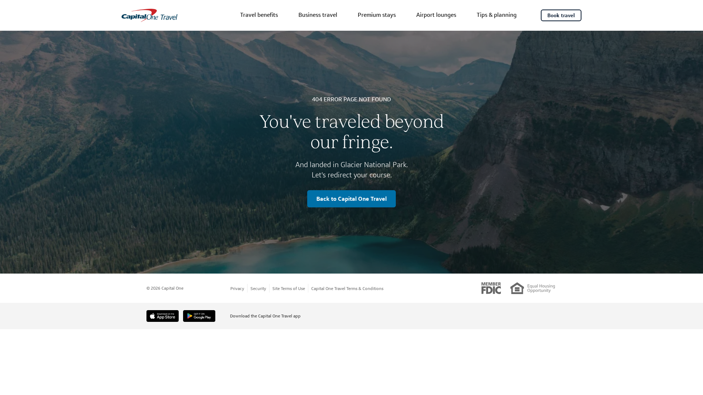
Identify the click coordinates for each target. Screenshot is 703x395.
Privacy (237, 288)
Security (258, 288)
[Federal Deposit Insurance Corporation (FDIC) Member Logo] (491, 288)
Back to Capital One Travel (351, 199)
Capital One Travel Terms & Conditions (347, 288)
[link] (259, 15)
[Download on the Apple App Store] (162, 316)
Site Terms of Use (288, 288)
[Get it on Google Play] (199, 316)
